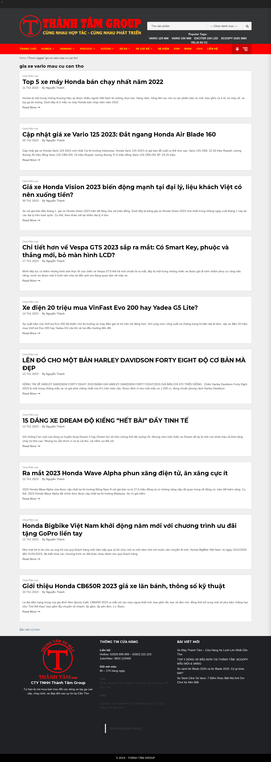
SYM (177, 48)
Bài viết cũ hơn (29, 629)
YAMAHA (66, 48)
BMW (188, 48)
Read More (29, 107)
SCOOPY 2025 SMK (234, 38)
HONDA (46, 48)
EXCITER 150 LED (206, 38)
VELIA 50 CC (199, 42)
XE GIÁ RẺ (143, 48)
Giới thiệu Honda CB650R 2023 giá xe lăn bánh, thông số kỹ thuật (123, 586)
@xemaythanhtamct (126, 728)
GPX (199, 48)
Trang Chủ (27, 48)
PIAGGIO (86, 48)
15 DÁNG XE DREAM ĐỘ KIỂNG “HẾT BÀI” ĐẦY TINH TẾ (105, 420)
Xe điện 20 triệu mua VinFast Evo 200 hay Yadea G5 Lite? (110, 307)
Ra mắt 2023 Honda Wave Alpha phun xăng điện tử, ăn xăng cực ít (125, 473)
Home (22, 58)
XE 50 (123, 48)
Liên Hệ (212, 48)
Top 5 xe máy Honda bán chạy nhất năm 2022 (92, 82)
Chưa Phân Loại (30, 76)
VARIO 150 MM (181, 38)
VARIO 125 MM (159, 38)
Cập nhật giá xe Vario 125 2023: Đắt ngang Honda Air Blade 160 (119, 134)
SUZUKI (106, 48)
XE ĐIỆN (163, 48)
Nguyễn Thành (55, 87)
